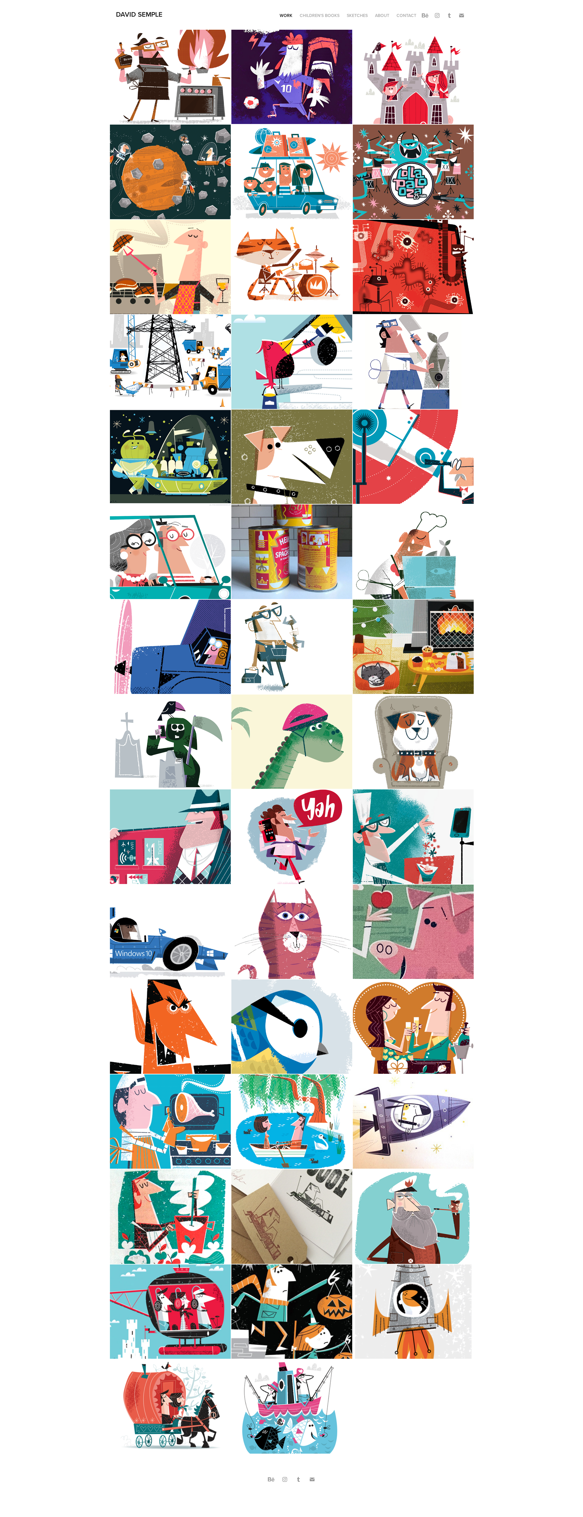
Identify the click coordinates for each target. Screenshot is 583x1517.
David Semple (139, 14)
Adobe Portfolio (302, 1496)
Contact (406, 15)
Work (286, 15)
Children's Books (319, 15)
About (382, 15)
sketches (357, 15)
